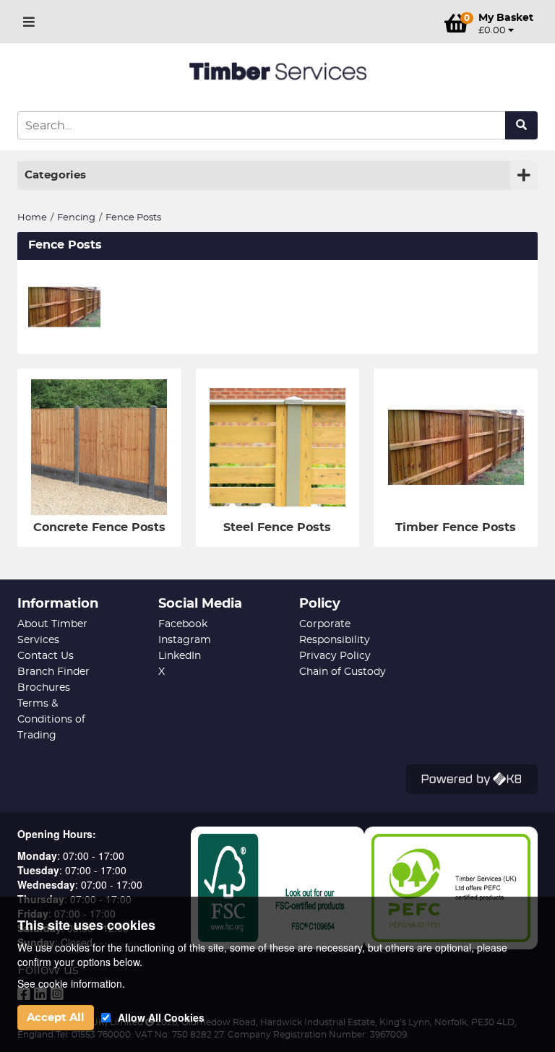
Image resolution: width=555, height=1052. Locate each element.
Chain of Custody (342, 672)
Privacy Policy (335, 656)
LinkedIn (179, 656)
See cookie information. (71, 983)
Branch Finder (53, 672)
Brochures (43, 688)
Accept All (56, 1017)
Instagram (184, 640)
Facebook (182, 624)
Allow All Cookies (161, 1017)
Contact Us (45, 656)
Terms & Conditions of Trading (51, 720)
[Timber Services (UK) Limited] (277, 72)
